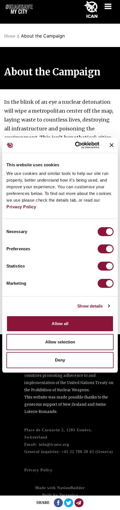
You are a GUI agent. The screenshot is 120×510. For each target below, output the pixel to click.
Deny (60, 360)
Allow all (60, 323)
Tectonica (68, 495)
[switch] (106, 248)
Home (9, 36)
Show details (90, 306)
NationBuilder (71, 488)
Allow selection (60, 342)
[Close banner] (112, 145)
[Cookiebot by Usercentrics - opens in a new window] (75, 145)
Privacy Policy (21, 206)
